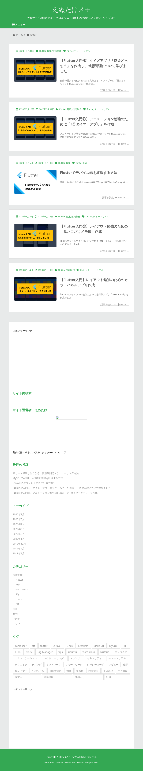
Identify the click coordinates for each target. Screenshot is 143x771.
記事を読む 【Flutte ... (114, 90)
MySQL (113, 645)
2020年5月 (19, 519)
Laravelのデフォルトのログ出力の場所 (34, 483)
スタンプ (75, 658)
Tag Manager (45, 652)
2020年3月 (19, 529)
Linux (19, 599)
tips (85, 162)
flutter (70, 50)
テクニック (21, 664)
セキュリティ (94, 658)
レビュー (113, 664)
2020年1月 (19, 538)
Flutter (42, 50)
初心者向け (55, 670)
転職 (108, 677)
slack (29, 652)
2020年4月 (19, 524)
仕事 (15, 609)
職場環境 (49, 677)
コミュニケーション (26, 658)
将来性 (80, 670)
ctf (33, 645)
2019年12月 (19, 543)
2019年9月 (19, 548)
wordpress (22, 589)
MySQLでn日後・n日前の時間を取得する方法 (38, 478)
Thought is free (90, 762)
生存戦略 (123, 670)
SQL (18, 594)
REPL (18, 652)
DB (17, 604)
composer (21, 645)
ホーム (19, 34)
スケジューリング (53, 658)
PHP (18, 584)
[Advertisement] (71, 357)
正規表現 (108, 670)
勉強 (49, 50)
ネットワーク (53, 664)
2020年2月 (19, 533)
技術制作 (56, 50)
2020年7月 (19, 514)
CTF (18, 623)
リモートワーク (73, 664)
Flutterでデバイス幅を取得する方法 (88, 172)
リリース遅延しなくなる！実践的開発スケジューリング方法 (46, 473)
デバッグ (37, 664)
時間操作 (93, 670)
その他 (16, 618)
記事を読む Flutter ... (115, 197)
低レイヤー (21, 670)
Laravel (57, 645)
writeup (104, 652)
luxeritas (83, 645)
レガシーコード (95, 664)
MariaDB (99, 645)
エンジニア (121, 652)
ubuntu (72, 652)
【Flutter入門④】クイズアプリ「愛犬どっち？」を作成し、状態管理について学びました (94, 65)
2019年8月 (19, 553)
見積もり (80, 677)
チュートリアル (82, 50)
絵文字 (18, 677)
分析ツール (38, 670)
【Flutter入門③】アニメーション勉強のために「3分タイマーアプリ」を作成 (55, 492)
